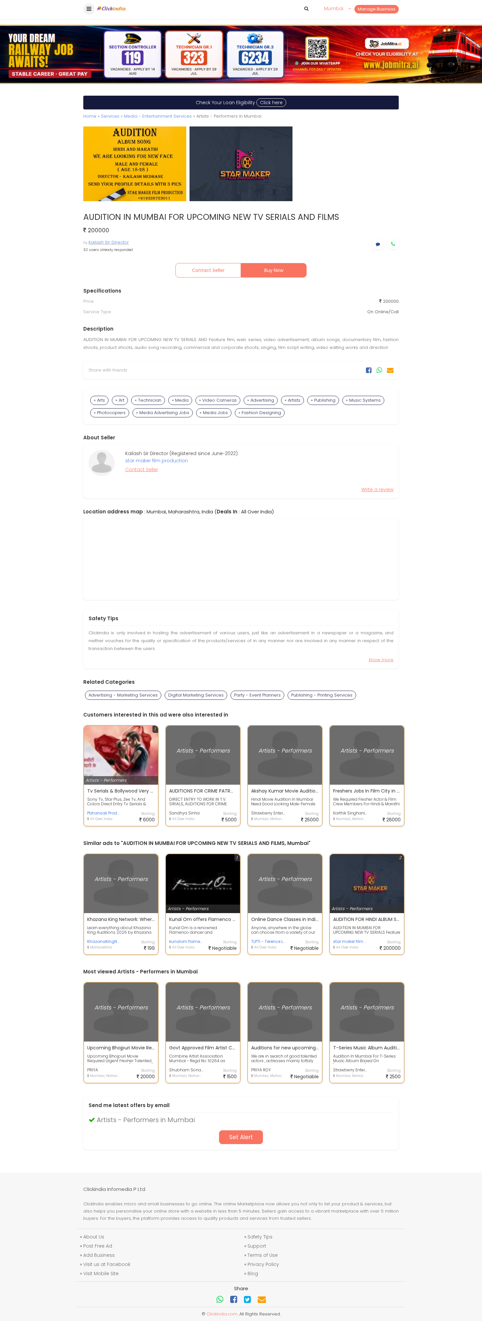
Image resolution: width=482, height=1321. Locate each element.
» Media (180, 400)
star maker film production (156, 460)
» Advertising (260, 400)
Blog (253, 1273)
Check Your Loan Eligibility (239, 102)
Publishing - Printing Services (321, 695)
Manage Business (376, 9)
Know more (381, 660)
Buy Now (273, 270)
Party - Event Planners (257, 695)
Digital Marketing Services (196, 695)
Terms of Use (263, 1255)
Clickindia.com (222, 1314)
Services (110, 116)
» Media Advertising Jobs (162, 413)
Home (89, 116)
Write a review (377, 489)
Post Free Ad (97, 1246)
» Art (119, 400)
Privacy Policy (263, 1264)
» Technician (148, 400)
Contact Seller (208, 270)
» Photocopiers (110, 413)
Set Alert (241, 1137)
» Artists (292, 400)
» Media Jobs (214, 413)
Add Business (99, 1255)
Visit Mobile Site (101, 1273)
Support (257, 1246)
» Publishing (323, 400)
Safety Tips (260, 1237)
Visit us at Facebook (107, 1264)
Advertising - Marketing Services (123, 695)
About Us (93, 1237)
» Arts (99, 400)
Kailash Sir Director (109, 242)
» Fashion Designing (259, 413)
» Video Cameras (218, 400)
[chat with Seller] (378, 244)
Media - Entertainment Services (158, 116)
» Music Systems (363, 400)
